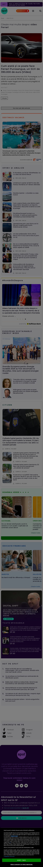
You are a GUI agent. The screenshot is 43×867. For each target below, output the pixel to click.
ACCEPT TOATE (21, 860)
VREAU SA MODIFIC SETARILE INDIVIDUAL (21, 864)
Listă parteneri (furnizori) (9, 856)
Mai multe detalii (14, 835)
